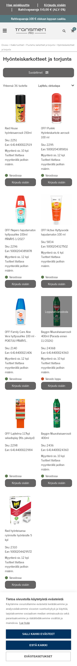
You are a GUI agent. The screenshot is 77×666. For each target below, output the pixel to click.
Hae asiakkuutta (17, 5)
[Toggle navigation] (5, 31)
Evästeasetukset (38, 656)
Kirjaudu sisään (55, 5)
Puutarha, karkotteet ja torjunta (40, 45)
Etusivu (5, 45)
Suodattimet (35, 72)
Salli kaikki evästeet (38, 634)
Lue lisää (24, 623)
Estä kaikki (38, 645)
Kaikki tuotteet (17, 45)
